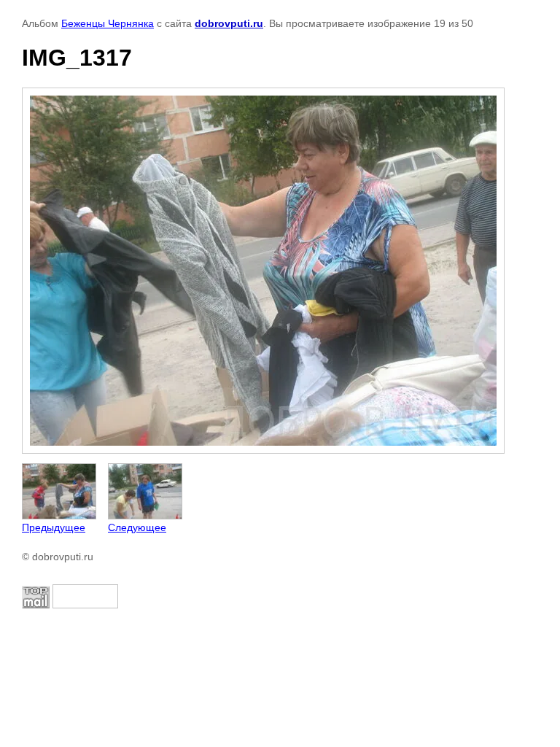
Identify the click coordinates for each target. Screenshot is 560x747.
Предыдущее (53, 527)
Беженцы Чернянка (107, 23)
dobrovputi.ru (229, 23)
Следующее (137, 527)
